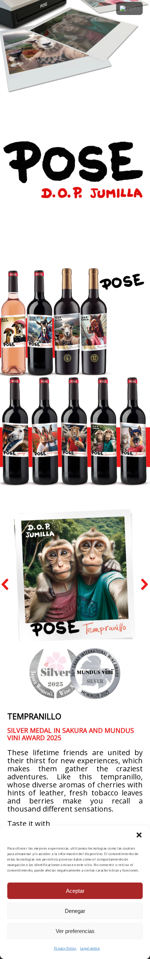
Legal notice (90, 948)
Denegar (75, 911)
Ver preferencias (75, 931)
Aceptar (75, 891)
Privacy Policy (65, 948)
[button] (139, 835)
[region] (75, 688)
